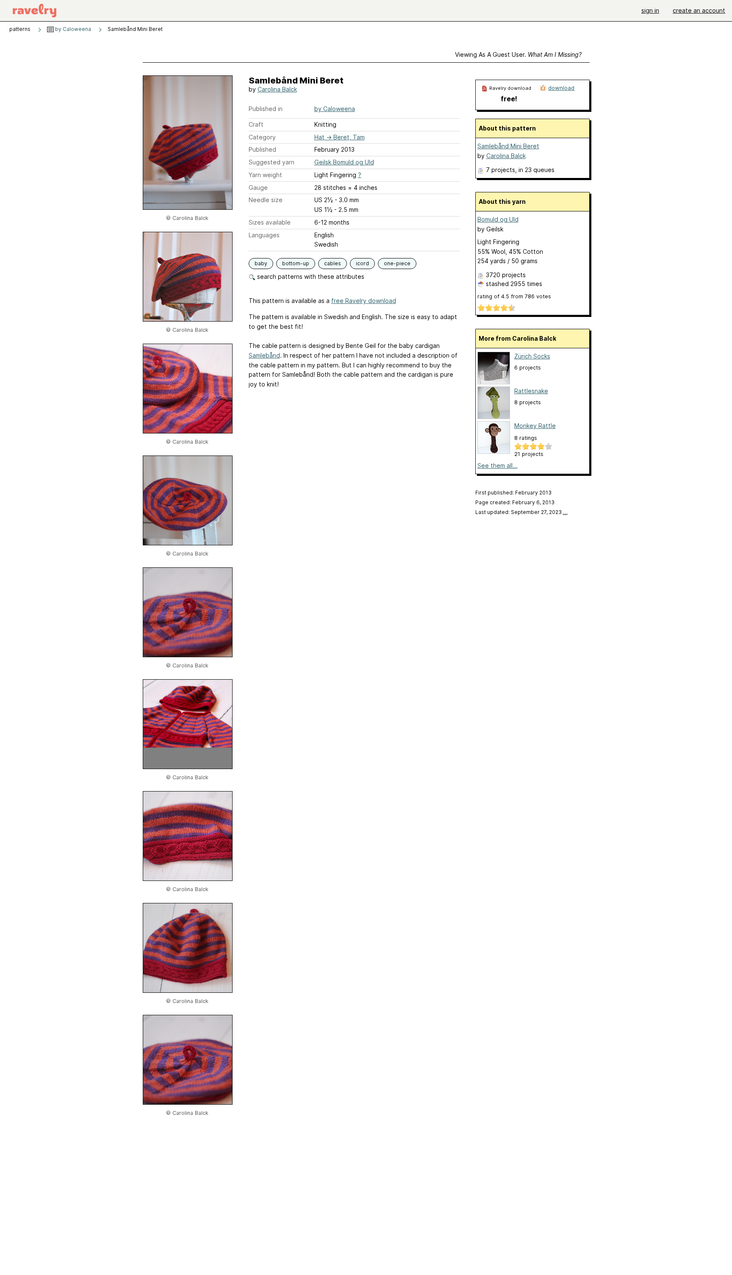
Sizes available (270, 222)
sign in (650, 10)
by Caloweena (72, 29)
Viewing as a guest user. (518, 54)
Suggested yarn (271, 162)
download (561, 87)
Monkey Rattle (535, 425)
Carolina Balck (277, 89)
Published (262, 149)
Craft (256, 124)
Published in (266, 108)
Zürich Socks (532, 356)
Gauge (258, 187)
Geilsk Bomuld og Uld (344, 162)
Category (262, 137)
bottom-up (295, 263)
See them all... (497, 465)
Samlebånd (264, 355)
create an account (699, 10)
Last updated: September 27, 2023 (521, 512)
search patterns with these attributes (309, 276)
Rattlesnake (531, 390)
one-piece (397, 263)
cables (332, 263)
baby (261, 263)
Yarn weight (265, 174)
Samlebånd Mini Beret (508, 146)
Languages (264, 235)
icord (362, 263)
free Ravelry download (363, 300)
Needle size (266, 199)
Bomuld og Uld (497, 219)
